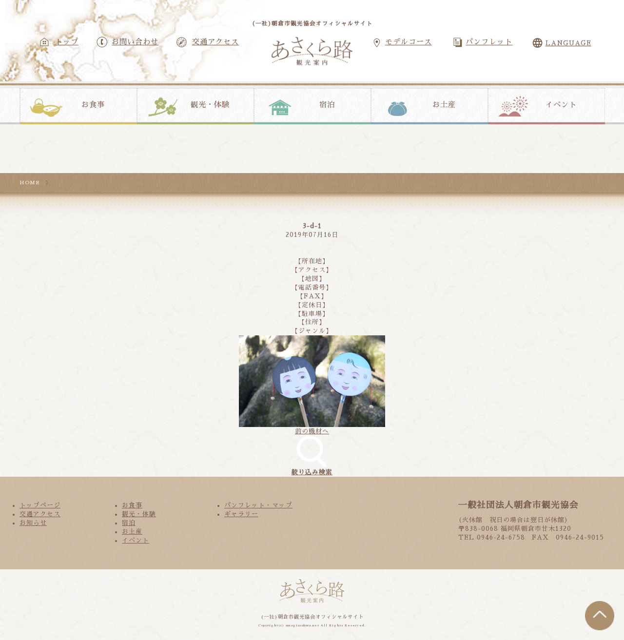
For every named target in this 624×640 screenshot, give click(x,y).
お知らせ (33, 523)
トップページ (40, 505)
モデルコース (408, 42)
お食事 (93, 105)
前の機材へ (312, 431)
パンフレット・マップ (258, 505)
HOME (30, 182)
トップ (66, 42)
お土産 (444, 105)
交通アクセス (215, 42)
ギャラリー (241, 514)
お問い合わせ (135, 42)
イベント (561, 105)
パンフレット (489, 42)
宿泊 (327, 105)
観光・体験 (210, 105)
